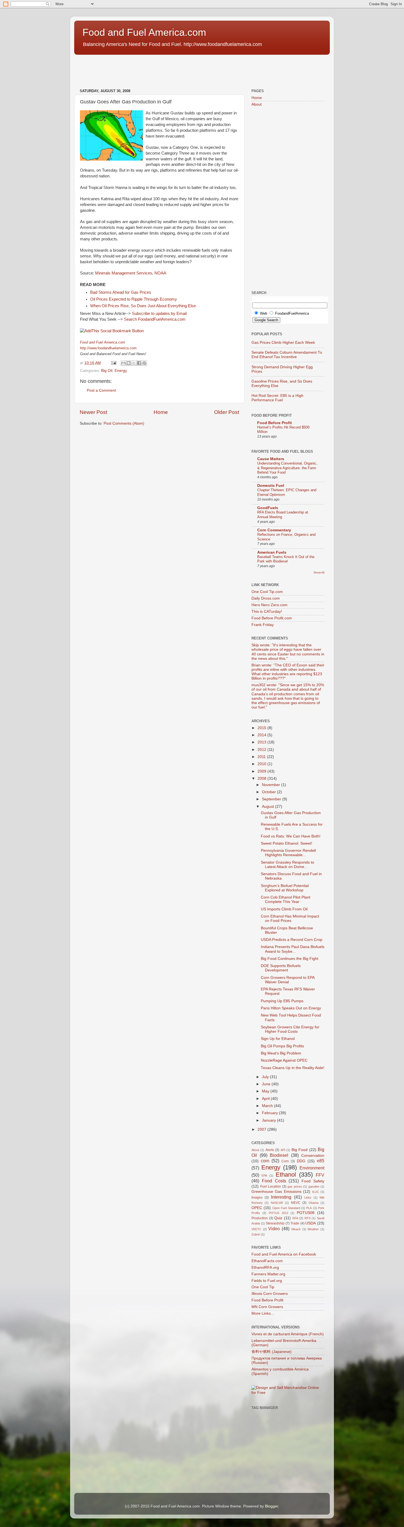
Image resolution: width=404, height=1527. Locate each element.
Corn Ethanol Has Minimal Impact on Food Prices (290, 918)
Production (259, 1218)
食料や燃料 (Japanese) (271, 1352)
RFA (295, 1218)
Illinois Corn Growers (269, 1294)
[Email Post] (113, 363)
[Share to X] (134, 363)
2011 (262, 757)
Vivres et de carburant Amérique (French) (287, 1334)
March (268, 1106)
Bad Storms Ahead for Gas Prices (120, 292)
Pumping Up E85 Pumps (282, 1001)
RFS (308, 1218)
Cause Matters (270, 459)
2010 (262, 764)
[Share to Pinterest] (144, 363)
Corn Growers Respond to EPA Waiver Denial (287, 980)
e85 (320, 1160)
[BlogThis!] (128, 363)
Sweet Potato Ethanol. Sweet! (286, 843)
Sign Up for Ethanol (278, 1039)
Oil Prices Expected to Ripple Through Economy (133, 299)
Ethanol (286, 1174)
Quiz (278, 1218)
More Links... (262, 1313)
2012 (262, 750)
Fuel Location (270, 1186)
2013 (262, 742)
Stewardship (275, 1223)
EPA (264, 1175)
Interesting (281, 1196)
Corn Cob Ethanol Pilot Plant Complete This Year (285, 899)
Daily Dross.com (265, 598)
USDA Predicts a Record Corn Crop (291, 940)
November (271, 785)
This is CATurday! (266, 611)
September (272, 799)
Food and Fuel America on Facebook (283, 1254)
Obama (314, 1202)
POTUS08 (305, 1213)
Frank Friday (262, 625)
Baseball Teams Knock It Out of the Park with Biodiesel (285, 559)
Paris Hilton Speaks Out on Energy (291, 1008)
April (266, 1099)
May (266, 1091)
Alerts (269, 1150)
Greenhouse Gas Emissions (276, 1192)
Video (274, 1228)
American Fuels (271, 552)
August (268, 806)
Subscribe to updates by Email (159, 313)
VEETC (256, 1229)
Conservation (312, 1156)
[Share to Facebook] (139, 363)
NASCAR (277, 1202)
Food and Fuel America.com (144, 32)
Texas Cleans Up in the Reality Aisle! (292, 1068)
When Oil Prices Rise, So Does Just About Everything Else (143, 306)
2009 (262, 771)
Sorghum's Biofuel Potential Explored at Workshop (285, 888)
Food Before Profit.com (271, 618)
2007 (262, 1129)
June (267, 1084)
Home (161, 412)
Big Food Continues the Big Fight (289, 959)
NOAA (160, 273)
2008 (262, 778)
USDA (310, 1223)
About (256, 104)
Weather (313, 1229)
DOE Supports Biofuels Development (281, 968)
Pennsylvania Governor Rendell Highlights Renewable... (288, 852)
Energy (121, 371)
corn (265, 1160)
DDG (301, 1161)
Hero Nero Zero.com (269, 605)
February (270, 1113)
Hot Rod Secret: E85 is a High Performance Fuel (277, 398)
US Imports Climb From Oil (284, 909)
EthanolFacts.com (267, 1261)
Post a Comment (101, 390)
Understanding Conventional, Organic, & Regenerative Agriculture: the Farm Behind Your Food (287, 467)
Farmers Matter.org (268, 1274)
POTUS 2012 (278, 1213)
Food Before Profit (274, 423)
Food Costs (274, 1180)
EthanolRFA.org (265, 1267)
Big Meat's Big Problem (281, 1053)
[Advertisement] (174, 68)
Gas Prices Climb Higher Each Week (283, 342)
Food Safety (312, 1181)
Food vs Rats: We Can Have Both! (290, 836)
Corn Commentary (274, 530)
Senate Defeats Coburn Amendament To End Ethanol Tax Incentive (286, 354)
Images (256, 1197)
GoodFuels (267, 508)
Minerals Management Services (123, 273)
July (266, 1077)
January (269, 1120)
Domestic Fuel (270, 486)
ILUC (315, 1191)
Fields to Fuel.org (266, 1281)
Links (307, 1197)
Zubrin (255, 1234)
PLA (309, 1208)
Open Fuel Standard (286, 1208)
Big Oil (106, 371)
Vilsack (296, 1229)
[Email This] (123, 363)
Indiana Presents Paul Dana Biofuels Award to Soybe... (292, 949)
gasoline (313, 1186)
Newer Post (93, 412)
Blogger (271, 1506)
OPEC (256, 1208)
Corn (285, 1161)
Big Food (300, 1150)
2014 (262, 735)
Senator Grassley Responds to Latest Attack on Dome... (287, 864)
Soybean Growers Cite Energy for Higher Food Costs (290, 1029)
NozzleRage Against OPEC (284, 1060)
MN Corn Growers (267, 1307)
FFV (320, 1174)
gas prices (294, 1186)
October (269, 792)
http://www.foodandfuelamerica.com (108, 348)
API (283, 1150)
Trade (294, 1223)
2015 (262, 728)
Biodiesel (279, 1155)
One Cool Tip (262, 1287)
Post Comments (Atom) (124, 423)
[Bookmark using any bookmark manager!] (112, 331)
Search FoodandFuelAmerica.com (154, 319)
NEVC (295, 1203)
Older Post (226, 412)
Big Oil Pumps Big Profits (282, 1046)
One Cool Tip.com (267, 592)
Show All (319, 572)
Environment (312, 1167)
